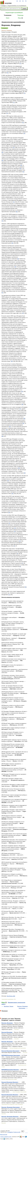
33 (9, 426)
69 (2, 160)
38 (22, 404)
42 (22, 391)
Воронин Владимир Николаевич (10, 1050)
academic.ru (6, 2)
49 (11, 361)
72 (9, 523)
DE (20, 1)
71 (20, 63)
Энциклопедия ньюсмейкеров (14, 12)
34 (23, 423)
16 (9, 512)
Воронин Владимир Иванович (10, 1082)
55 (16, 211)
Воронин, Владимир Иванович (10, 1116)
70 (24, 133)
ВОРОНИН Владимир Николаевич (11, 1055)
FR (25, 1)
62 (23, 171)
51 (2, 292)
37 (20, 408)
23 (24, 473)
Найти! (24, 8)
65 (2, 152)
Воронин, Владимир (7, 1023)
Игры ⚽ (20, 18)
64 (21, 165)
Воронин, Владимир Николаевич (11, 1107)
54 (25, 587)
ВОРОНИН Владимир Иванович (10, 1069)
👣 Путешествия (3, 1134)
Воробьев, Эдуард (8, 1006)
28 (2, 436)
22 (8, 480)
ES (23, 1)
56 (12, 243)
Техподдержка (10, 1132)
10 (19, 541)
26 (19, 468)
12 (14, 531)
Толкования (7, 15)
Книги (7, 18)
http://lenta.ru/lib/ (11, 996)
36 (24, 418)
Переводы (20, 15)
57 (23, 313)
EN (17, 1)
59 (15, 266)
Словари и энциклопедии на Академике (13, 5)
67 (13, 147)
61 (7, 72)
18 (12, 493)
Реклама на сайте (16, 1132)
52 (18, 258)
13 (15, 528)
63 (20, 168)
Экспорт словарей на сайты (5, 1136)
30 (6, 429)
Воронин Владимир (7, 1032)
